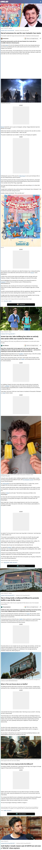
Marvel (10, 28)
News (10, 331)
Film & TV (6, 28)
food (4, 393)
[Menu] (40, 1)
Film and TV (6, 301)
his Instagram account (28, 479)
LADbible (7, 386)
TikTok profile (6, 483)
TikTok (7, 493)
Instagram (3, 282)
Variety (9, 547)
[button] (40, 38)
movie (6, 45)
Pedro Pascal (22, 176)
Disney (32, 272)
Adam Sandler (6, 562)
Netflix (22, 359)
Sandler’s (21, 353)
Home (2, 28)
